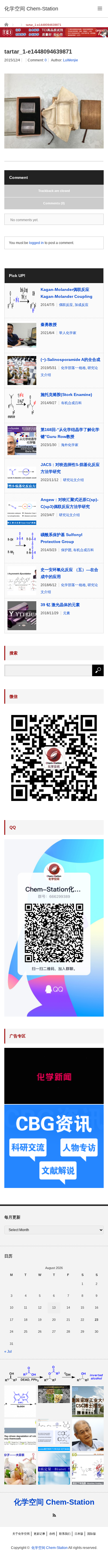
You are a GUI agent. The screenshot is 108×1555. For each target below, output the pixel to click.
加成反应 (81, 305)
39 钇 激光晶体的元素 (60, 604)
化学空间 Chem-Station (54, 1502)
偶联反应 (66, 305)
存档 (52, 1533)
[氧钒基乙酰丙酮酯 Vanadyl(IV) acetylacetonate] (20, 1401)
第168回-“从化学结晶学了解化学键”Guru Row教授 (70, 433)
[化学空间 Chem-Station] (31, 8)
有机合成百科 (71, 403)
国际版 (91, 1533)
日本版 (79, 1533)
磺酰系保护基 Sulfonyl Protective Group (61, 538)
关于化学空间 (21, 1533)
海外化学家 (69, 445)
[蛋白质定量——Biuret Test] (54, 1469)
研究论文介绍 (73, 480)
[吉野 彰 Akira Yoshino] (88, 1435)
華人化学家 (67, 333)
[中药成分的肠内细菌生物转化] (54, 1394)
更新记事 (39, 1533)
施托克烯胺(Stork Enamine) (66, 394)
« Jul (8, 1351)
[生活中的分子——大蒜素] (20, 1469)
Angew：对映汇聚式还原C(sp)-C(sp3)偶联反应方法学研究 (69, 503)
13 (54, 1307)
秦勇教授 (49, 324)
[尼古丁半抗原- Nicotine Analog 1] (88, 1469)
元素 (66, 613)
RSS (54, 1515)
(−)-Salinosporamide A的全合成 (70, 359)
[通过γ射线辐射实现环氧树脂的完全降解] (20, 1435)
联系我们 (65, 1533)
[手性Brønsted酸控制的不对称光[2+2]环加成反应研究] (54, 1435)
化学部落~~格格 (73, 368)
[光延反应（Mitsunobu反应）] (54, 1374)
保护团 (66, 550)
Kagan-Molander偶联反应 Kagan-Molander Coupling (66, 293)
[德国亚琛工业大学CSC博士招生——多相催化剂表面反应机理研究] (88, 1401)
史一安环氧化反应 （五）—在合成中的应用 (69, 573)
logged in (36, 243)
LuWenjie (70, 60)
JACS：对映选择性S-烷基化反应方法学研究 (70, 468)
